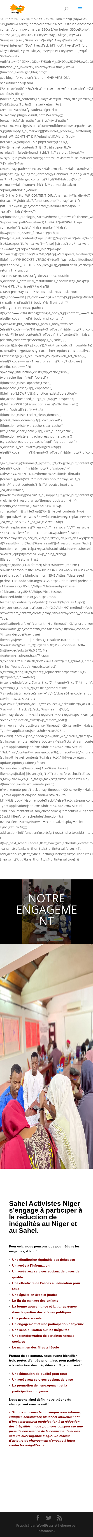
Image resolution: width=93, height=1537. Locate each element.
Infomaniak (46, 1531)
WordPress (45, 1525)
